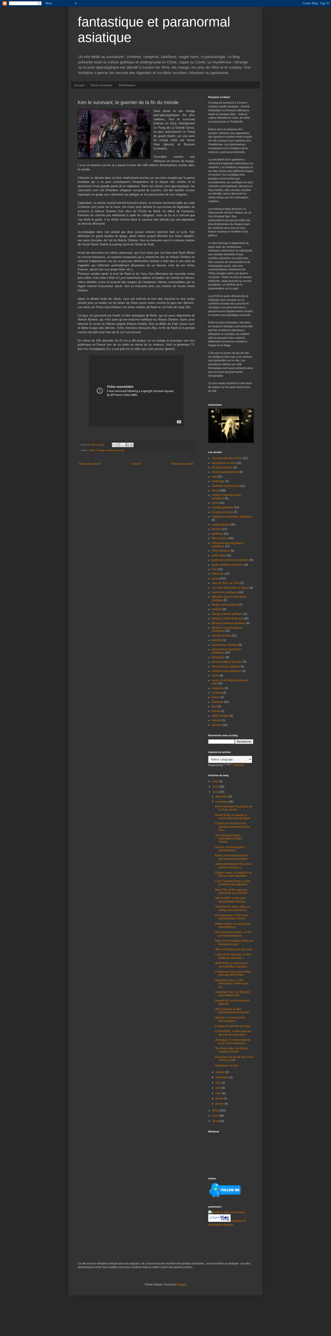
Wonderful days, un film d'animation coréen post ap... (231, 983)
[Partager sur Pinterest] (131, 445)
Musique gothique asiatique (229, 623)
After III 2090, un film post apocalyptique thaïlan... (231, 900)
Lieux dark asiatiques (225, 592)
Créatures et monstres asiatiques (232, 516)
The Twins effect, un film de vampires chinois (231, 1050)
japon (92, 450)
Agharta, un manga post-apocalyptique (230, 1019)
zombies (217, 725)
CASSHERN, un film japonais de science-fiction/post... (233, 1033)
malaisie (217, 609)
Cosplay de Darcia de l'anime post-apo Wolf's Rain (233, 973)
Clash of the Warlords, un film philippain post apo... (233, 956)
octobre (220, 1072)
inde (214, 569)
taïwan (216, 697)
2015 (215, 781)
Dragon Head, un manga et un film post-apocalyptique (233, 874)
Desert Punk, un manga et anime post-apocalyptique (232, 816)
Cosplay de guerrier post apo (233, 1026)
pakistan (217, 640)
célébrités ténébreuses (226, 486)
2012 (215, 1110)
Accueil (79, 85)
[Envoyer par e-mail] (114, 445)
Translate (238, 765)
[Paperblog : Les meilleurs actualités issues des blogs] (219, 1220)
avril (218, 1088)
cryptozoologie (221, 524)
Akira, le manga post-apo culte (233, 949)
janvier (219, 1103)
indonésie (218, 573)
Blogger (181, 1284)
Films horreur (220, 538)
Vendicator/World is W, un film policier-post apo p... (233, 865)
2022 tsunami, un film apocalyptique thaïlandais (232, 1011)
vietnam (216, 720)
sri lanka (217, 692)
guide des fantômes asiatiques (230, 560)
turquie (216, 711)
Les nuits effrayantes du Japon (230, 587)
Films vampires (221, 550)
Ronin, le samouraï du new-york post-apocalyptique (232, 857)
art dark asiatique (222, 467)
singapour (218, 688)
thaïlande (217, 702)
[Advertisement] (130, 1247)
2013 (215, 792)
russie (215, 675)
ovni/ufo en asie (221, 635)
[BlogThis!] (118, 445)
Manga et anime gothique (227, 614)
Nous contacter (101, 85)
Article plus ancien (182, 463)
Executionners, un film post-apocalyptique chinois (232, 917)
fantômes (217, 533)
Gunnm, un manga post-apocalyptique (230, 849)
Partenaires (127, 85)
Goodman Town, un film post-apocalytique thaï (233, 993)
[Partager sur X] (122, 445)
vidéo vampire (220, 715)
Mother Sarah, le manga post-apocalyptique (233, 925)
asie (214, 476)
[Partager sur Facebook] (127, 445)
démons (217, 529)
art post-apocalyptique (225, 472)
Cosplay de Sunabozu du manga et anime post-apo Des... (232, 827)
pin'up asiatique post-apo (227, 661)
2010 (215, 1121)
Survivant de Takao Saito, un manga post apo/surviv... (232, 908)
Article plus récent (90, 463)
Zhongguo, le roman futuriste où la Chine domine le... (232, 1041)
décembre (222, 796)
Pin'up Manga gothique (226, 666)
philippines (218, 657)
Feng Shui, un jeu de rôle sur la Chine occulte (234, 1058)
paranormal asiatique (225, 644)
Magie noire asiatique (225, 604)
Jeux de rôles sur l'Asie (226, 583)
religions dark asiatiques (227, 671)
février (219, 1098)
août (218, 1082)
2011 (215, 1115)
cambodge (218, 481)
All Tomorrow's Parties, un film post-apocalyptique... (233, 934)
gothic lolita (219, 555)
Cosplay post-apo (222, 512)
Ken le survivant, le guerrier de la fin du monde (233, 808)
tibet (214, 706)
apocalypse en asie (224, 463)
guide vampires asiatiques (228, 564)
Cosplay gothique (222, 507)
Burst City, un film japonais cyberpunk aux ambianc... (232, 891)
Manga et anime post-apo (111, 450)
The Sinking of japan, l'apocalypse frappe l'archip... (228, 838)
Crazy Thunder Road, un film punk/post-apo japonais (232, 883)
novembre (222, 801)
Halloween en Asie (226, 1065)
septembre (222, 1077)
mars (218, 1093)
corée (215, 502)
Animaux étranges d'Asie (227, 458)
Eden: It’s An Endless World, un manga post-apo (234, 942)
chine (215, 490)
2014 (215, 786)
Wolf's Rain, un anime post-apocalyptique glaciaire (231, 965)
